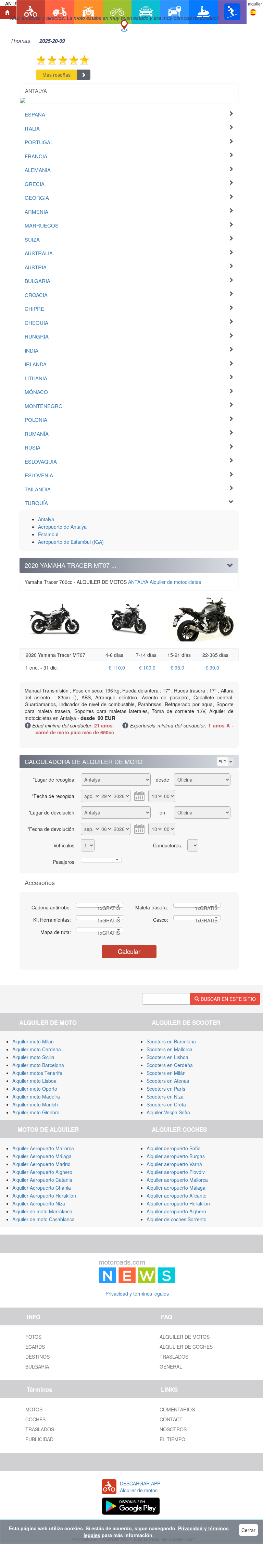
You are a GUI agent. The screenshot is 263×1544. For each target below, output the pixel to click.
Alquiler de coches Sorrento (176, 1219)
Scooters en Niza (165, 1096)
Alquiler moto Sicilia (33, 1057)
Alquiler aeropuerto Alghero (176, 1211)
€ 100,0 (147, 667)
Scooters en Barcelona (171, 1041)
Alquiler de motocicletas (164, 581)
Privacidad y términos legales (137, 1293)
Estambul (48, 534)
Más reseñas (56, 74)
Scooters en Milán (166, 1072)
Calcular (129, 951)
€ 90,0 (212, 667)
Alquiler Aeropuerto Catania (42, 1179)
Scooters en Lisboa (167, 1057)
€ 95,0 (177, 667)
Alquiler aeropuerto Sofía (174, 1148)
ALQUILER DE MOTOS (185, 1336)
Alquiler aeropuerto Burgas (176, 1156)
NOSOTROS (173, 1429)
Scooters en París (166, 1088)
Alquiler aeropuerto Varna (174, 1164)
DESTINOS (37, 1356)
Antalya (46, 519)
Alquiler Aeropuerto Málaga (42, 1156)
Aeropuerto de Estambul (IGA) (71, 541)
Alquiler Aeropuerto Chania (41, 1187)
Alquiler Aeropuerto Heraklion (44, 1195)
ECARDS (35, 1346)
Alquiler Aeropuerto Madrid (41, 1164)
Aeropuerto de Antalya (62, 526)
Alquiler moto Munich (35, 1104)
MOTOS (33, 1409)
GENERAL (171, 1366)
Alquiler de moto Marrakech (42, 1211)
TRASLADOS (174, 1356)
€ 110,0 (117, 667)
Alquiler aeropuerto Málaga (176, 1187)
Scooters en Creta (166, 1104)
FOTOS (33, 1336)
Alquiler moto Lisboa (34, 1080)
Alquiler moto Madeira (36, 1096)
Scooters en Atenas (168, 1080)
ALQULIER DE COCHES (186, 1346)
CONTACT (171, 1419)
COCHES (35, 1419)
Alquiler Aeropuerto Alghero (42, 1171)
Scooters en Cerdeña (170, 1065)
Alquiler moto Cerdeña (36, 1049)
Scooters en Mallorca (169, 1049)
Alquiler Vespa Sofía (168, 1112)
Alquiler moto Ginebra (36, 1112)
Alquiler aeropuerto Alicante (176, 1195)
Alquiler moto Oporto (34, 1088)
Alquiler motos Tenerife (37, 1072)
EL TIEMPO (172, 1439)
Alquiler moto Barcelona (38, 1065)
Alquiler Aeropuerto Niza (38, 1203)
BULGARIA (37, 1366)
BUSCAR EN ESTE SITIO (227, 998)
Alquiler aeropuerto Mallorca (177, 1179)
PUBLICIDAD (39, 1439)
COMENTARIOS (177, 1409)
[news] (137, 1269)
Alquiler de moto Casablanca (43, 1219)
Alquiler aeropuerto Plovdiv (176, 1171)
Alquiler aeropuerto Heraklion (178, 1203)
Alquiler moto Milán (33, 1041)
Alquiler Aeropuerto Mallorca (43, 1148)
